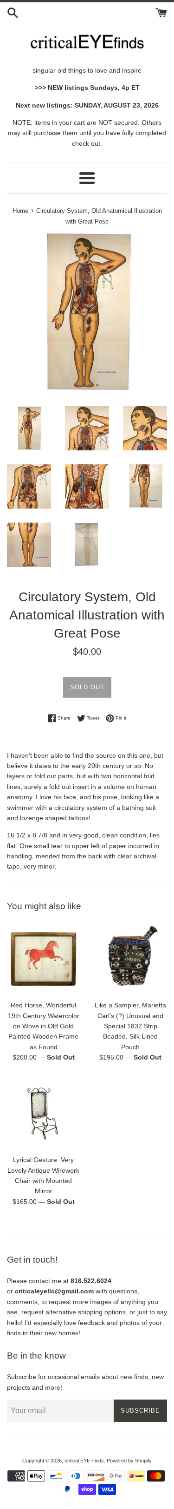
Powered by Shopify (129, 1460)
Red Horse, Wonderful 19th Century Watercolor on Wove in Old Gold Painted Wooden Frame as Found (43, 1026)
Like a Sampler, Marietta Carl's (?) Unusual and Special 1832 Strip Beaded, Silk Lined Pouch (130, 1026)
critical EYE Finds (84, 1460)
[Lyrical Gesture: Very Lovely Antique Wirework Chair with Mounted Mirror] (43, 1113)
